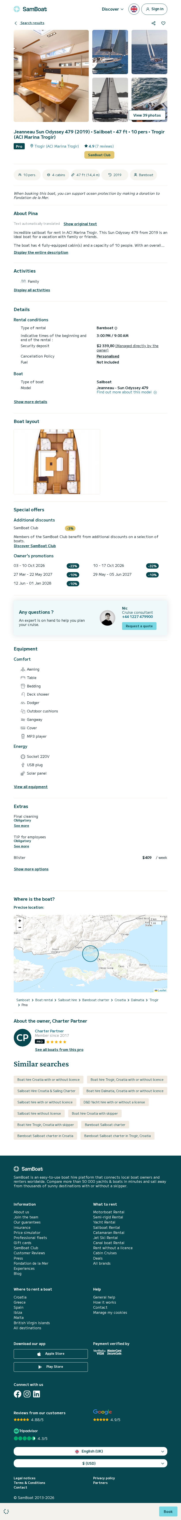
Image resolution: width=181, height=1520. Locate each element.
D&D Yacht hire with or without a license (114, 1102)
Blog (17, 1273)
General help (104, 1297)
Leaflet (161, 990)
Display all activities (32, 290)
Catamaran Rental (108, 1232)
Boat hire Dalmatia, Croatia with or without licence (125, 1091)
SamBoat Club (99, 155)
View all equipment (31, 786)
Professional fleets (30, 1237)
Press (18, 1258)
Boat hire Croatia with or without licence (48, 1079)
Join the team (26, 1217)
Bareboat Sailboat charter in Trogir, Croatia (117, 1135)
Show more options (31, 869)
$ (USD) (89, 1463)
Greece (20, 1302)
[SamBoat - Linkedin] (36, 1394)
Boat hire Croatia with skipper (95, 1113)
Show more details (30, 401)
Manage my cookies (110, 1312)
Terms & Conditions (29, 1483)
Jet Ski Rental (105, 1237)
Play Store (54, 1366)
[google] (102, 1412)
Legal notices (25, 1478)
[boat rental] (30, 9)
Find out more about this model (125, 392)
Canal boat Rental (108, 1243)
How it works (104, 1302)
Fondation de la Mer (31, 1263)
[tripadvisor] (26, 1431)
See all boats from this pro (59, 1049)
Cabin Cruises (105, 1253)
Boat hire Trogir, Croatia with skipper (45, 1124)
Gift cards (22, 1243)
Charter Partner (49, 1031)
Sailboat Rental (106, 1227)
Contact (100, 1307)
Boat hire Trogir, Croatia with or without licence (127, 1079)
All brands (102, 1263)
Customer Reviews (29, 1253)
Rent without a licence (113, 1248)
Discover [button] (110, 9)
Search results (32, 23)
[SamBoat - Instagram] (27, 1394)
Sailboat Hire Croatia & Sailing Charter (46, 1091)
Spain (18, 1307)
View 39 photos (147, 115)
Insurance (22, 1227)
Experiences (24, 1268)
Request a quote (139, 626)
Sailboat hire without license (39, 1113)
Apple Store (54, 1353)
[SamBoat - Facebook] (17, 1394)
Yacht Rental (104, 1222)
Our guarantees (27, 1222)
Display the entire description (41, 252)
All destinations (27, 1328)
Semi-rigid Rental (108, 1217)
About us (21, 1212)
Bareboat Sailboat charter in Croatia (45, 1135)
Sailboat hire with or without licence (45, 1102)
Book (168, 1511)
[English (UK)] (134, 9)
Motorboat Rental (108, 1212)
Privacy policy (104, 1478)
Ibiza (18, 1312)
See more (21, 825)
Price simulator (27, 1232)
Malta (19, 1317)
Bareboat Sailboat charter (105, 1124)
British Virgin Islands (32, 1323)
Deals (98, 1258)
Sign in (157, 8)
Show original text (80, 223)
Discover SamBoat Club (35, 545)
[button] (19, 921)
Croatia (20, 1297)
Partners (100, 1483)
